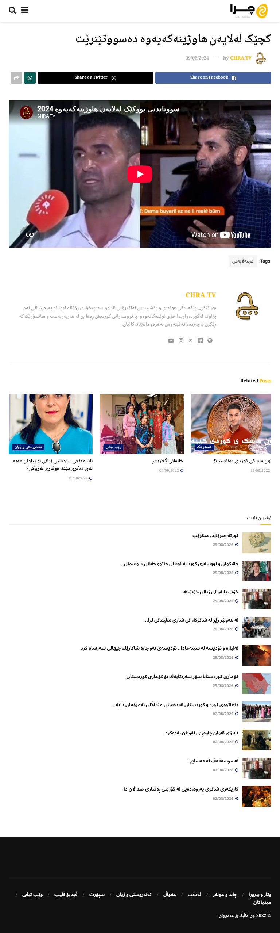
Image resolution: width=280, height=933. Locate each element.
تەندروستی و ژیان (28, 447)
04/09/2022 (169, 471)
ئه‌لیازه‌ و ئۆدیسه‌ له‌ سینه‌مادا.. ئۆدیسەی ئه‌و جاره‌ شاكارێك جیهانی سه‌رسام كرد (159, 648)
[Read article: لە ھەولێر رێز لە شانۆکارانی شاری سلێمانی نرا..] (256, 627)
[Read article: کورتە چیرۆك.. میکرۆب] (256, 542)
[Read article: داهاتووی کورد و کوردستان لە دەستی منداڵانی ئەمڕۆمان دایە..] (256, 711)
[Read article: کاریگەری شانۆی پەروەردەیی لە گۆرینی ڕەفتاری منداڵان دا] (256, 796)
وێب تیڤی (113, 447)
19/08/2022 (78, 478)
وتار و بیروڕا (260, 895)
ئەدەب (194, 895)
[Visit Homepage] (249, 11)
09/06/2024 (197, 58)
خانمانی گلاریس (167, 461)
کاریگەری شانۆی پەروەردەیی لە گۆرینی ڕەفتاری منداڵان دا (181, 789)
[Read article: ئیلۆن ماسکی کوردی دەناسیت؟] (233, 424)
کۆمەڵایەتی (242, 261)
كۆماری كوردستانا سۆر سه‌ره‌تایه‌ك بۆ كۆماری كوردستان (182, 677)
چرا (252, 916)
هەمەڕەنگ (204, 447)
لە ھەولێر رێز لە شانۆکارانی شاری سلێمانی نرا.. (191, 620)
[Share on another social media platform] (16, 78)
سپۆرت (97, 895)
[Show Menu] (24, 11)
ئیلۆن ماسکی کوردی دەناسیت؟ (244, 461)
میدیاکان (262, 902)
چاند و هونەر (225, 895)
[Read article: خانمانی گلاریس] (142, 424)
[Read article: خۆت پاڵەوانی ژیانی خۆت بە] (256, 599)
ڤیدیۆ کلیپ (66, 895)
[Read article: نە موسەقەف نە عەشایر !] (256, 768)
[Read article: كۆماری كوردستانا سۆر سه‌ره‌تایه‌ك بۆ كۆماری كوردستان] (256, 683)
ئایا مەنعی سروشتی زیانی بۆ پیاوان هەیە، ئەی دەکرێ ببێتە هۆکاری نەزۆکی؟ (52, 465)
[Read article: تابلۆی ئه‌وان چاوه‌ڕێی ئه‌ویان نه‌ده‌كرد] (256, 740)
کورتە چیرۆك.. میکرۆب (215, 536)
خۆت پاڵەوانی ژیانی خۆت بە (210, 592)
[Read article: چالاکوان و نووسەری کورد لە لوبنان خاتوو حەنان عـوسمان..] (256, 571)
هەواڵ (169, 895)
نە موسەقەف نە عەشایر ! (212, 761)
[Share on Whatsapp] (30, 78)
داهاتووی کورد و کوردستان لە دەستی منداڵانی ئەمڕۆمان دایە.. (175, 705)
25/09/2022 (260, 471)
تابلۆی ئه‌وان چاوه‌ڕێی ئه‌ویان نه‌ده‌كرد (201, 733)
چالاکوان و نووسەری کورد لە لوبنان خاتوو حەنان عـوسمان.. (179, 564)
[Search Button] (12, 11)
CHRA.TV (241, 58)
